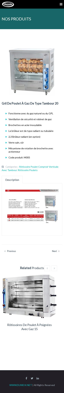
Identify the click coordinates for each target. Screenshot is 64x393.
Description (12, 179)
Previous (11, 251)
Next (54, 251)
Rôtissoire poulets (28, 170)
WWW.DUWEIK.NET (20, 385)
